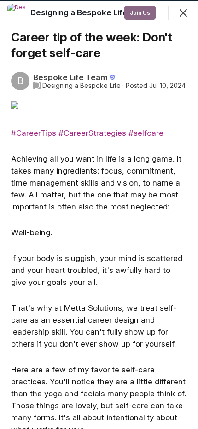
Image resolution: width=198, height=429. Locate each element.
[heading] (79, 12)
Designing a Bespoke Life (81, 85)
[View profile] (16, 13)
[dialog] (99, 214)
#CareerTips (33, 133)
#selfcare (145, 133)
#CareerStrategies (92, 133)
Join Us (140, 12)
